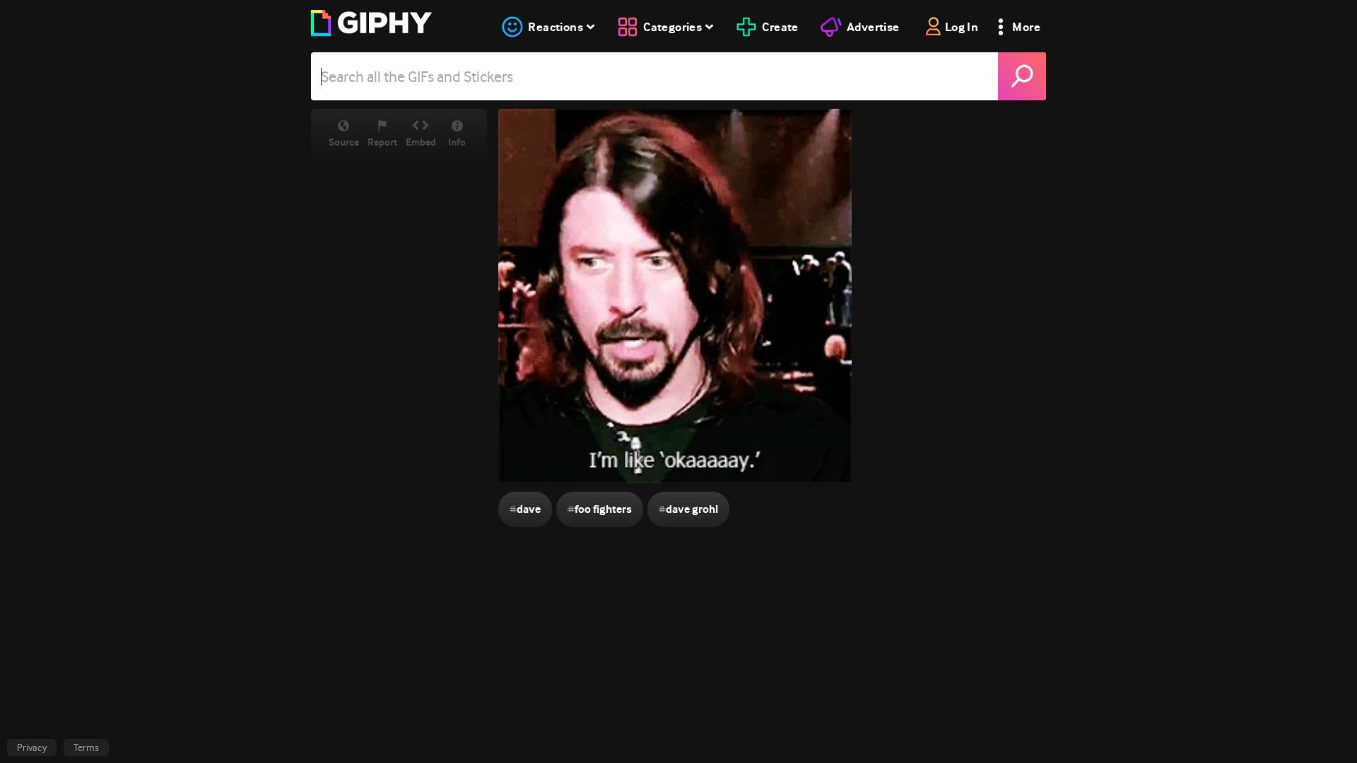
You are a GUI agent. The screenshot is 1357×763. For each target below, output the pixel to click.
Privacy (32, 747)
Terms (86, 747)
